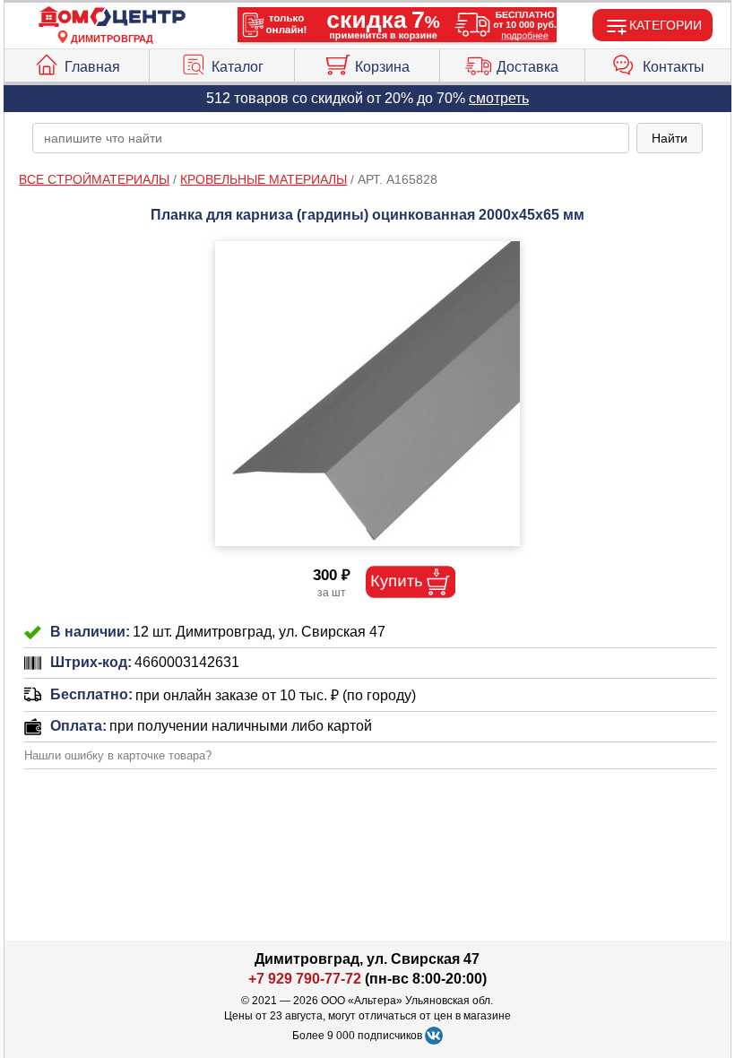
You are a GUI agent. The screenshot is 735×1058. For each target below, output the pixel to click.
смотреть (499, 98)
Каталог (238, 66)
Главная (92, 66)
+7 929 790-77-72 (304, 978)
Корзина (382, 66)
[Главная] (112, 17)
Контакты (674, 66)
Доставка (527, 66)
